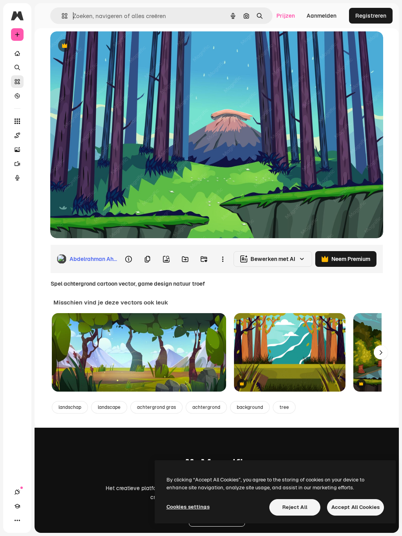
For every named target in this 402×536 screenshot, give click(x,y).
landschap (69, 407)
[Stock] (17, 81)
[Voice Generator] (17, 177)
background (250, 407)
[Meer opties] (222, 259)
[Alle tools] (17, 121)
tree (284, 407)
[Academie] (17, 506)
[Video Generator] (17, 163)
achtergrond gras (156, 407)
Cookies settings (188, 506)
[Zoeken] (17, 67)
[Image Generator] (17, 149)
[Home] (17, 53)
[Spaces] (17, 135)
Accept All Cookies (355, 507)
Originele (102, 46)
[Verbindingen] (17, 492)
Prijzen (285, 15)
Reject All (294, 507)
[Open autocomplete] (61, 16)
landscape (109, 407)
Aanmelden (321, 15)
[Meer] (17, 520)
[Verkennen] (17, 95)
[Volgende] (381, 352)
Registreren (370, 15)
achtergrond (206, 407)
